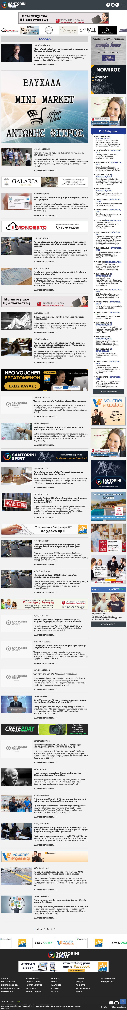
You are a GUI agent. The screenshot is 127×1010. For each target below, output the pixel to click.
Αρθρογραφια (107, 982)
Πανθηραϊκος (102, 150)
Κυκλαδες (56, 988)
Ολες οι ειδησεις (108, 391)
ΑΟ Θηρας (80, 985)
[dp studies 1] (43, 943)
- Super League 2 (34, 985)
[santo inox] (77, 30)
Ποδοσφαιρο (102, 199)
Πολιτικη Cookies (9, 985)
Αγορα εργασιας (103, 136)
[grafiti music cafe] (117, 30)
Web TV (95, 589)
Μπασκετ (55, 978)
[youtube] (113, 5)
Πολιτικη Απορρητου (11, 988)
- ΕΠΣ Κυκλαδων (33, 991)
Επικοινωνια (7, 991)
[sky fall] (38, 30)
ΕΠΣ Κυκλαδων (103, 289)
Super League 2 (103, 175)
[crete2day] (65, 943)
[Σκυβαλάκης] (58, 30)
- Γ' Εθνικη (31, 988)
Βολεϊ (54, 982)
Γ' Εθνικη (100, 220)
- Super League (33, 982)
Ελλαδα (54, 991)
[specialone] (27, 943)
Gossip (79, 982)
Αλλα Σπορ (56, 985)
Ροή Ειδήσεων (108, 131)
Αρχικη (4, 978)
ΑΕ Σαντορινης (83, 988)
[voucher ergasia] (10, 943)
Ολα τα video (108, 624)
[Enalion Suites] (19, 30)
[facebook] (108, 5)
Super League (102, 162)
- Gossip (80, 978)
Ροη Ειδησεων (8, 982)
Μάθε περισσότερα (118, 1007)
